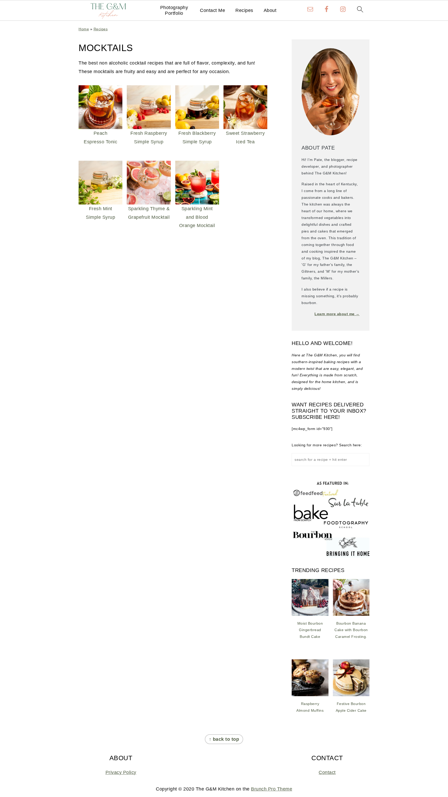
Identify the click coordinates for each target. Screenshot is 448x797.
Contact (327, 772)
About (270, 10)
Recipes (244, 10)
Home (84, 29)
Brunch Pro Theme (271, 789)
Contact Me (212, 10)
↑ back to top (224, 739)
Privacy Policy (121, 772)
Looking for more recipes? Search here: (327, 445)
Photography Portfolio (174, 10)
